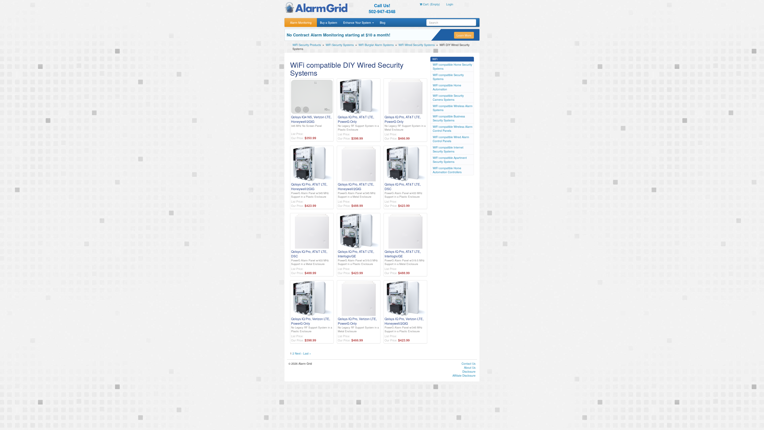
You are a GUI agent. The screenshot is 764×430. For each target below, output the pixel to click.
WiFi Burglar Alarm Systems (376, 45)
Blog (382, 22)
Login (449, 4)
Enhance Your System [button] (357, 22)
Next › (298, 353)
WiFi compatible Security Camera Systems (448, 98)
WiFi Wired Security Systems (417, 45)
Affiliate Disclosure (464, 375)
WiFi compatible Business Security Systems (449, 118)
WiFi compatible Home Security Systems (452, 66)
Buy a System (328, 22)
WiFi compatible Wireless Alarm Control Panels (453, 129)
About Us (470, 367)
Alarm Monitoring (301, 22)
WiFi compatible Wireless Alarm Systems (453, 108)
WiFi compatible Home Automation (447, 87)
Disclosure (469, 371)
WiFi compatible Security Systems (448, 77)
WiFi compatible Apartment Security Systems (450, 160)
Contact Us (469, 364)
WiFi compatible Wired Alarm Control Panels (451, 139)
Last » (307, 353)
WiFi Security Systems (340, 45)
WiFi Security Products (306, 45)
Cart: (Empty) (431, 4)
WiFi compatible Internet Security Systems (448, 149)
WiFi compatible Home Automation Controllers (447, 170)
